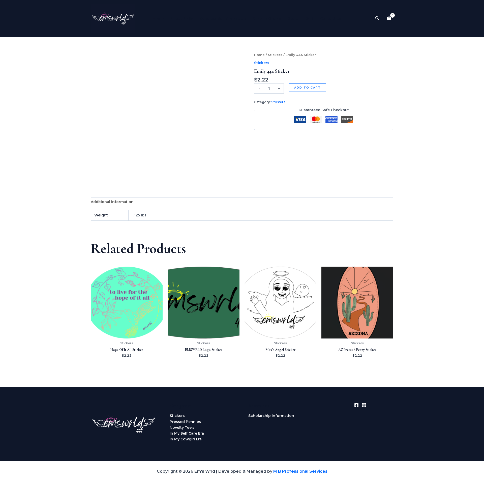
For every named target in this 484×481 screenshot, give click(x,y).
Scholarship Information (223, 18)
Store (293, 18)
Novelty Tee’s (182, 427)
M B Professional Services (300, 471)
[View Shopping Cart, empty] (389, 18)
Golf (309, 18)
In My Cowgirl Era (186, 439)
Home (158, 18)
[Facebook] (356, 405)
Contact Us (330, 18)
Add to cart (307, 87)
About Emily (182, 18)
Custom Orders (267, 18)
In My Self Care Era (187, 433)
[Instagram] (364, 405)
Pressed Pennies (185, 421)
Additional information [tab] (112, 202)
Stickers (275, 55)
